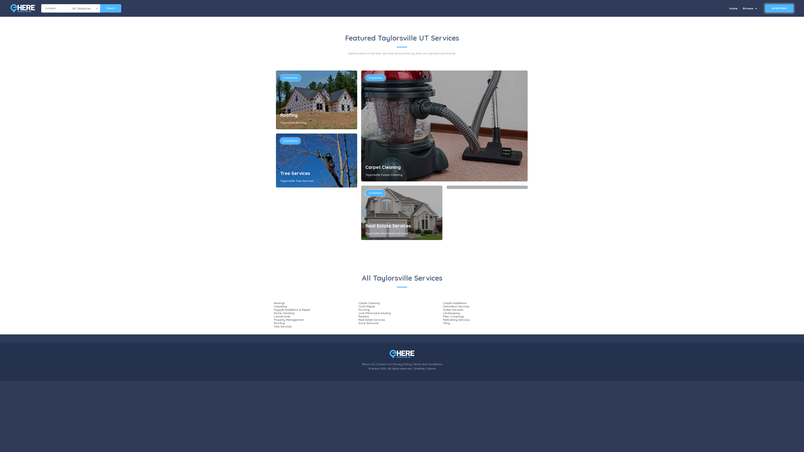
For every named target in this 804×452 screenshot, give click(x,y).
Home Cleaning (284, 313)
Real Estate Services (388, 226)
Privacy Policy (402, 364)
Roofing (289, 115)
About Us (368, 364)
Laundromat (282, 316)
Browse (748, 8)
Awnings (279, 303)
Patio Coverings (453, 316)
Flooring (364, 309)
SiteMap (419, 368)
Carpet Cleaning (383, 167)
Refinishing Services (456, 319)
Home (733, 8)
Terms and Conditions (428, 364)
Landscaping (451, 313)
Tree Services (295, 173)
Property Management (289, 319)
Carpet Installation (455, 303)
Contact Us (383, 364)
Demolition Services (456, 306)
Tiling (446, 323)
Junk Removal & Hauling (374, 313)
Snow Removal (368, 323)
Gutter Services (453, 309)
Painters (363, 316)
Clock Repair (366, 306)
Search (110, 8)
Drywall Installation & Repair (292, 309)
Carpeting (280, 306)
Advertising (779, 8)
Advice (431, 368)
